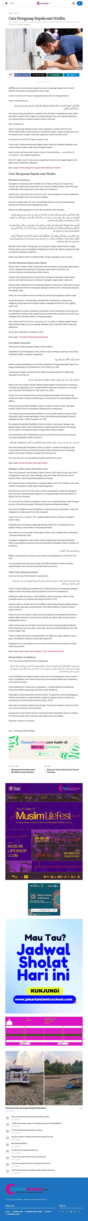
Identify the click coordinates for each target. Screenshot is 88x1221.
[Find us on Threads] (79, 1211)
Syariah (16, 13)
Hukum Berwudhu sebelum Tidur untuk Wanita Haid (41, 651)
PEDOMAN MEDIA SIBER (34, 1212)
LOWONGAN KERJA (13, 1214)
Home (10, 13)
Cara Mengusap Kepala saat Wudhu (24, 731)
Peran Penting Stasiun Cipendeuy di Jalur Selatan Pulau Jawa (33, 1170)
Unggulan (27, 24)
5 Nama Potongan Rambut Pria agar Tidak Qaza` (28, 1157)
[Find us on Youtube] (71, 1211)
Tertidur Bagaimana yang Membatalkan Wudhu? (39, 168)
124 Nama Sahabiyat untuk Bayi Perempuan (27, 1130)
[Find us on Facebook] (59, 1211)
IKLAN (7, 1212)
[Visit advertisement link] (44, 748)
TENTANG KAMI (17, 1212)
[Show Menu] (6, 3)
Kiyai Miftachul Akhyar (19, 1143)
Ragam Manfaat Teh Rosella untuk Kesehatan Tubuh (30, 1117)
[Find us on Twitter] (63, 1211)
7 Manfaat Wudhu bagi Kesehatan (33, 337)
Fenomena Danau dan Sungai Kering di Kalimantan (25, 1108)
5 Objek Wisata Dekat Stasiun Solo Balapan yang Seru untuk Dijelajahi (36, 1123)
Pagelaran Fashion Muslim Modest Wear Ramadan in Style (32, 1137)
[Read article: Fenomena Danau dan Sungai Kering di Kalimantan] (44, 1078)
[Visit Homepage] (43, 3)
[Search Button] (73, 3)
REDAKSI (48, 1212)
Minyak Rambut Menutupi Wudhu (33, 463)
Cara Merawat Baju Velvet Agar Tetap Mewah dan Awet (30, 1163)
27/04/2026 (12, 24)
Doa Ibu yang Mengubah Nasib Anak (24, 1150)
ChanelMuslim (18, 1199)
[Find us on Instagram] (67, 1211)
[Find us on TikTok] (75, 1211)
